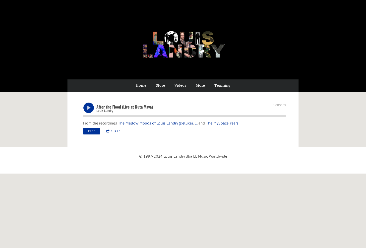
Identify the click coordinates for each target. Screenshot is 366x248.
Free (91, 131)
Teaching (222, 85)
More (200, 85)
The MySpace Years (222, 123)
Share (116, 131)
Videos (180, 85)
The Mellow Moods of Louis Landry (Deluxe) (155, 123)
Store (160, 85)
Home (141, 85)
